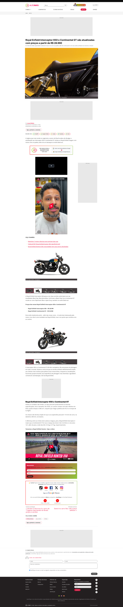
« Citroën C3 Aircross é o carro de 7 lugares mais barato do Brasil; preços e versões (37, 510)
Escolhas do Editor (66, 584)
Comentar (94, 573)
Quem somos (28, 582)
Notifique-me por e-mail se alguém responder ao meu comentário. (48, 570)
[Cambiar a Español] (64, 595)
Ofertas (63, 591)
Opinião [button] (95, 9)
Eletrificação (52, 591)
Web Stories (64, 589)
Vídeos (51, 589)
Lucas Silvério (30, 123)
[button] (65, 5)
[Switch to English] (61, 595)
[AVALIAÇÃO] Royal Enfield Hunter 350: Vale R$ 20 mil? (44, 244)
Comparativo (40, 584)
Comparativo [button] (42, 9)
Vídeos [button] (72, 9)
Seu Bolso (64, 586)
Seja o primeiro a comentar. (34, 130)
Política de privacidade (94, 605)
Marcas (39, 582)
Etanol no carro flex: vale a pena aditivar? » (65, 509)
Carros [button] (27, 9)
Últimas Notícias (30, 518)
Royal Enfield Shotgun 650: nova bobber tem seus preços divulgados (48, 246)
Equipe (27, 584)
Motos (30, 13)
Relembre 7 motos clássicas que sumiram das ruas (43, 241)
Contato (27, 586)
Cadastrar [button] (30, 476)
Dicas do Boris (53, 586)
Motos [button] (83, 9)
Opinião (63, 582)
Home (26, 13)
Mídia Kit (27, 589)
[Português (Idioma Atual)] (59, 595)
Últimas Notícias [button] (58, 9)
